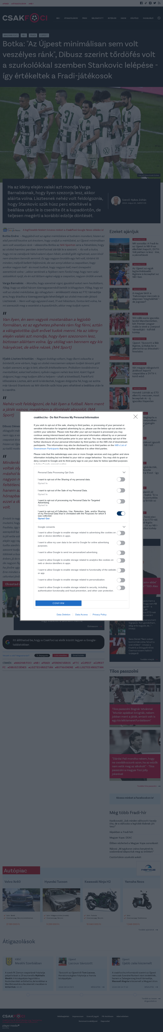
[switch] (121, 479)
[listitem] (81, 472)
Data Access (81, 614)
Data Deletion (63, 614)
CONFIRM (58, 603)
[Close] (137, 418)
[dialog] (81, 516)
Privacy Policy (99, 614)
